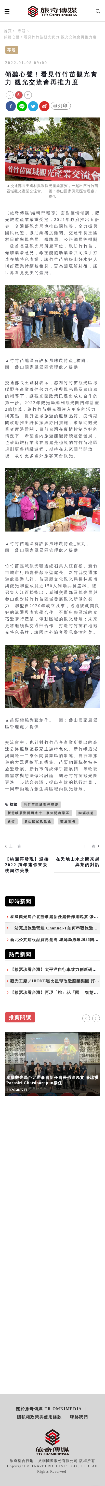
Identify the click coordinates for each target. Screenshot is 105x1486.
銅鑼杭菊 (86, 813)
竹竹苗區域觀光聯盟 (41, 804)
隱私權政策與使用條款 (39, 1417)
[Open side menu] (6, 11)
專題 (22, 31)
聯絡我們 (79, 1417)
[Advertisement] (52, 1198)
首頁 (8, 31)
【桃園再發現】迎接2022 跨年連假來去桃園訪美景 (27, 865)
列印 (63, 105)
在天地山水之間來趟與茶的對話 (78, 862)
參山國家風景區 (37, 821)
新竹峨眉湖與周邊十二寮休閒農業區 (39, 813)
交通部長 (68, 821)
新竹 (11, 821)
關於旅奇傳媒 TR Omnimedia (49, 1409)
